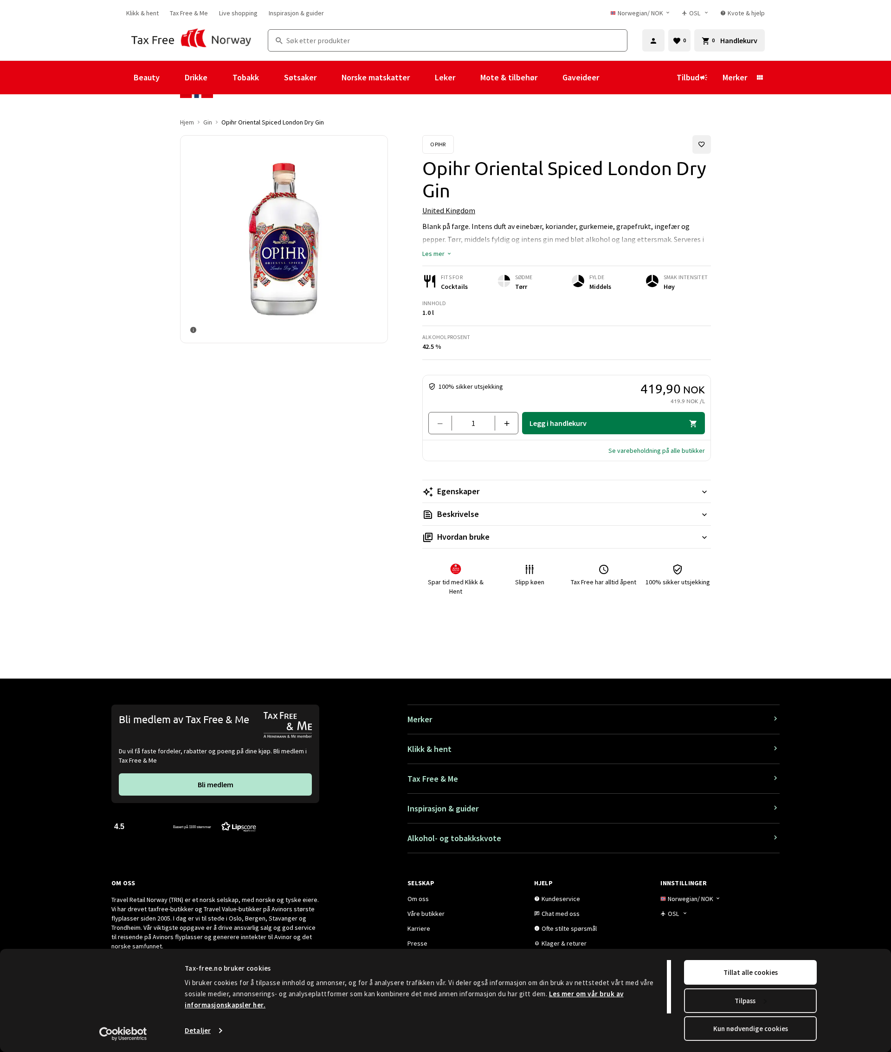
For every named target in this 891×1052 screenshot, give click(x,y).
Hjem (187, 122)
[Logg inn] (653, 40)
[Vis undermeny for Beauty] (172, 77)
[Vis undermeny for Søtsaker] (329, 77)
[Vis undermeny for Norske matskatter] (422, 77)
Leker (445, 77)
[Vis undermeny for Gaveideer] (612, 77)
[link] (142, 13)
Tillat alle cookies (750, 972)
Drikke (196, 77)
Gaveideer (580, 77)
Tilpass (745, 1000)
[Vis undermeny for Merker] (760, 77)
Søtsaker (300, 77)
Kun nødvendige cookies (750, 1028)
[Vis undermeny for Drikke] (220, 77)
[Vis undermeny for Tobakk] (271, 77)
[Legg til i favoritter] (701, 144)
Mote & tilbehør (508, 77)
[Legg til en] (503, 423)
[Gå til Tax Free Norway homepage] (191, 40)
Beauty (147, 77)
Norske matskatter (376, 77)
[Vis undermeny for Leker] (468, 77)
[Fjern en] (444, 423)
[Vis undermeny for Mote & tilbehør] (550, 77)
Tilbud (688, 77)
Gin (207, 122)
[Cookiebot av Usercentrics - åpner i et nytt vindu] (123, 1034)
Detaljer (198, 1030)
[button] (437, 253)
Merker (735, 77)
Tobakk (245, 77)
